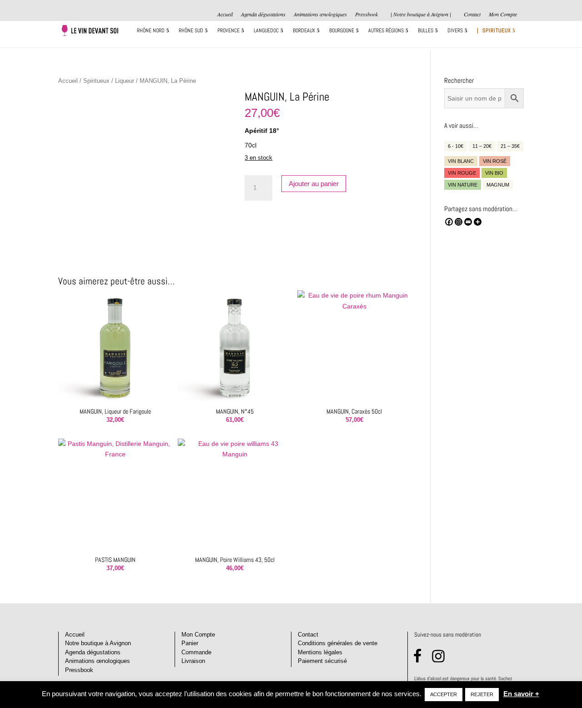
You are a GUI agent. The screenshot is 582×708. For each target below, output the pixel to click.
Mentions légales (320, 652)
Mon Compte (503, 14)
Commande (196, 652)
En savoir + (521, 694)
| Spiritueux (494, 30)
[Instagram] (458, 222)
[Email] (468, 222)
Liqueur (124, 80)
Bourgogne (341, 30)
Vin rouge (462, 173)
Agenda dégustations (263, 14)
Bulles (425, 30)
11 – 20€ (482, 146)
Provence (228, 30)
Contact (472, 14)
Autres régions (386, 30)
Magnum (498, 184)
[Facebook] (449, 222)
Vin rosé (495, 161)
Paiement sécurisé (322, 660)
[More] (478, 222)
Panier (189, 643)
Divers (455, 30)
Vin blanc (461, 161)
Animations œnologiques (320, 14)
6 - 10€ (455, 146)
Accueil (225, 14)
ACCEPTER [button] (443, 694)
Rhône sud (191, 30)
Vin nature (462, 184)
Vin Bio (494, 173)
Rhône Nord (151, 30)
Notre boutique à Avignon (98, 643)
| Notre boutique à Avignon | (421, 14)
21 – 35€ (510, 146)
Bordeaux (304, 30)
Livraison (193, 660)
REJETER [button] (482, 694)
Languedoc (266, 30)
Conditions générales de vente (337, 643)
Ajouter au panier (314, 183)
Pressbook (366, 14)
